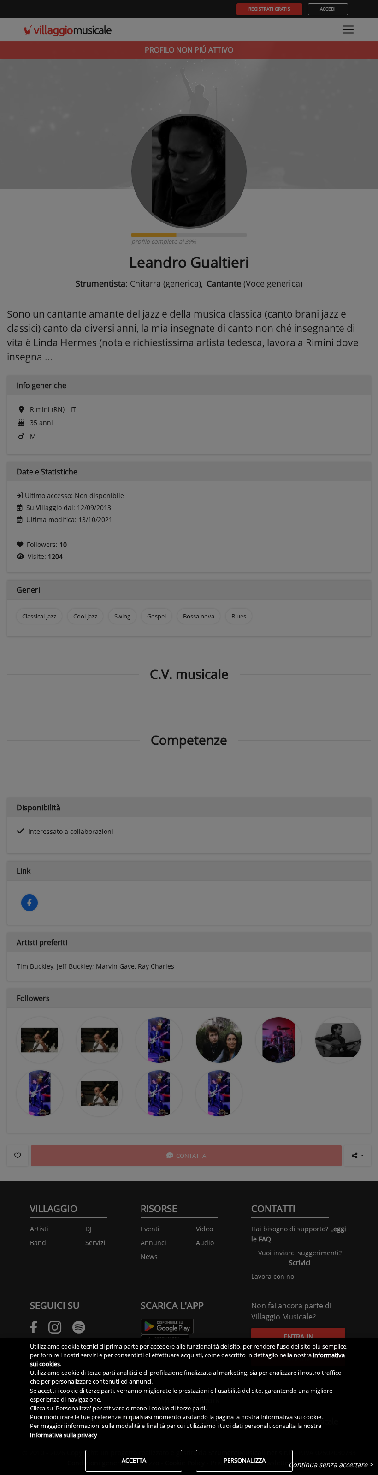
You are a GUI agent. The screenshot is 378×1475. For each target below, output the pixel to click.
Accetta (134, 1460)
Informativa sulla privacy (63, 1435)
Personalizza (245, 1460)
